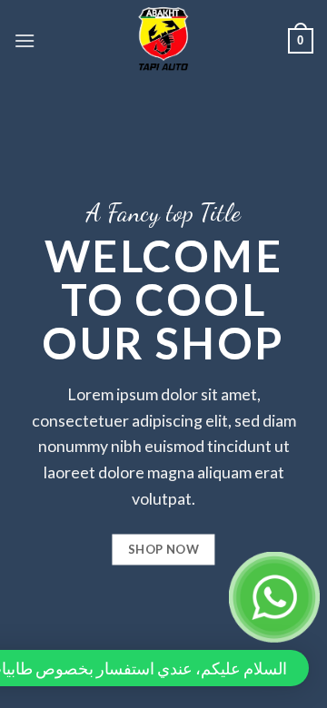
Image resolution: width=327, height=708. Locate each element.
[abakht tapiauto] (164, 41)
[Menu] (24, 40)
